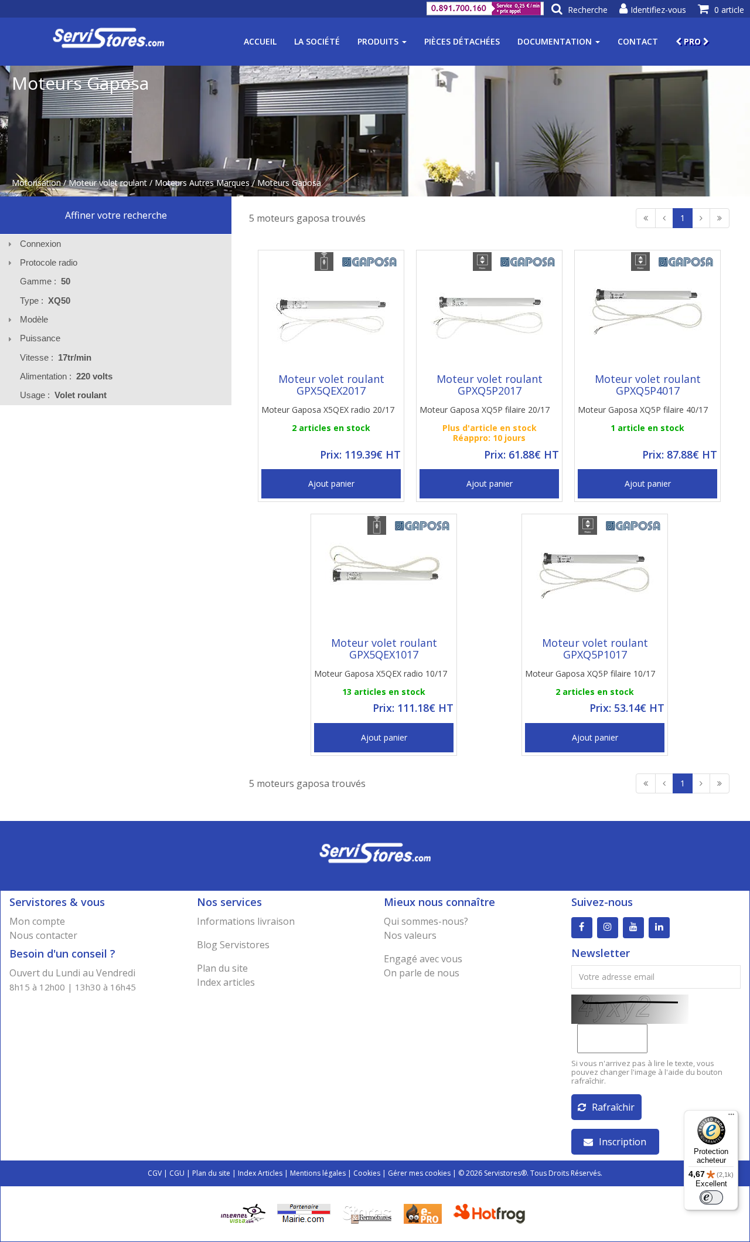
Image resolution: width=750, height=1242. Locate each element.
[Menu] (731, 1117)
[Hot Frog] (492, 1213)
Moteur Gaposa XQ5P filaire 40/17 (643, 409)
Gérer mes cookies (419, 1173)
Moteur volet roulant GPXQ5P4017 (648, 385)
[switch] (711, 1197)
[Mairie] (303, 1213)
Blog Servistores (233, 944)
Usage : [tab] (63, 395)
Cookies (366, 1173)
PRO (692, 41)
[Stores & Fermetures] (367, 1213)
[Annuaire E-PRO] (423, 1213)
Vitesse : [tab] (55, 357)
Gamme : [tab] (45, 281)
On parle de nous (421, 972)
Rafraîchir (613, 1107)
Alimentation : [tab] (66, 376)
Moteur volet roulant (108, 182)
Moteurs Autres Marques (202, 182)
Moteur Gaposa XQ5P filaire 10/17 (590, 673)
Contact (638, 41)
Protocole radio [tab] (48, 262)
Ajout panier (331, 483)
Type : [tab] (45, 301)
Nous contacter (43, 935)
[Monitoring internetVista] (243, 1213)
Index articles (226, 982)
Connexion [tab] (40, 244)
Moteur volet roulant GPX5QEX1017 (384, 648)
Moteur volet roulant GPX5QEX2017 (331, 385)
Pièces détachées (462, 41)
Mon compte (37, 921)
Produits (379, 41)
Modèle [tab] (34, 319)
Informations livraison (246, 921)
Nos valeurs (410, 935)
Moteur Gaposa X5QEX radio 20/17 (327, 409)
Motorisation (36, 182)
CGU (177, 1173)
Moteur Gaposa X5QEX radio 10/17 (380, 673)
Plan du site (222, 968)
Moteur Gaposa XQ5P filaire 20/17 (485, 409)
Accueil (260, 41)
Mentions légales (318, 1173)
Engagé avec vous (423, 958)
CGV (155, 1173)
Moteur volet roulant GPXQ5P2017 (490, 385)
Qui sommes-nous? (426, 921)
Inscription (622, 1141)
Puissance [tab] (40, 338)
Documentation (555, 41)
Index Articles (260, 1173)
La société (317, 41)
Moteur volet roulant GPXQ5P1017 (595, 648)
